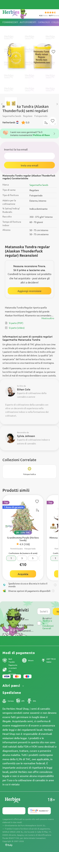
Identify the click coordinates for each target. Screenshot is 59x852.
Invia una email (29, 165)
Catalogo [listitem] (44, 22)
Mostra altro (47, 318)
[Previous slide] (2, 104)
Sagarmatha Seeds (39, 184)
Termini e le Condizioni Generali (48, 624)
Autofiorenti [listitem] (28, 22)
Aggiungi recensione (29, 290)
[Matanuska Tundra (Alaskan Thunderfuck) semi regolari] (29, 56)
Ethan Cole (23, 389)
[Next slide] (57, 104)
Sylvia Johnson (26, 436)
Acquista (23, 574)
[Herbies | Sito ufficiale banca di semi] (18, 13)
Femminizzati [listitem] (10, 22)
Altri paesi (11, 685)
